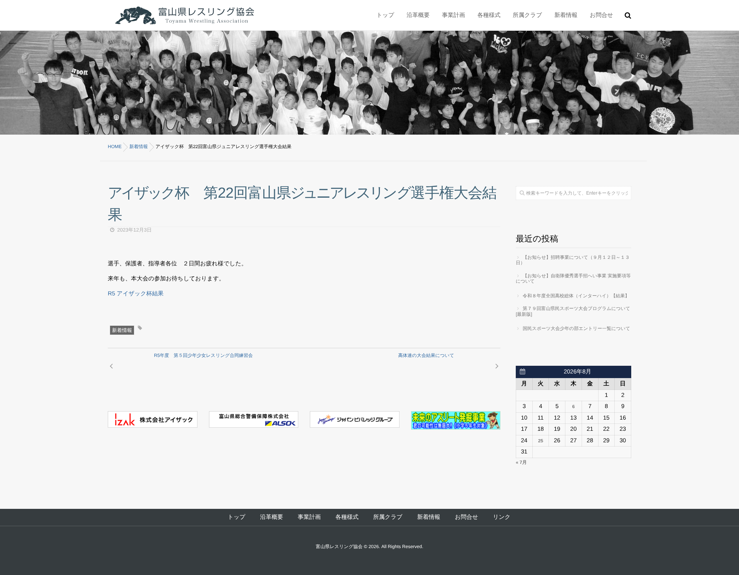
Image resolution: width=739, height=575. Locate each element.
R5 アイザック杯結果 (136, 293)
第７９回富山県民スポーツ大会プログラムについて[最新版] (573, 311)
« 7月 (521, 462)
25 (540, 440)
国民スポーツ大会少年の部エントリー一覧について (576, 328)
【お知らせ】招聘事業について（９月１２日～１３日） (573, 260)
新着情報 (122, 330)
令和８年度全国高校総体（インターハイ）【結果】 (576, 295)
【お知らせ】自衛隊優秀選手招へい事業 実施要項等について (573, 278)
